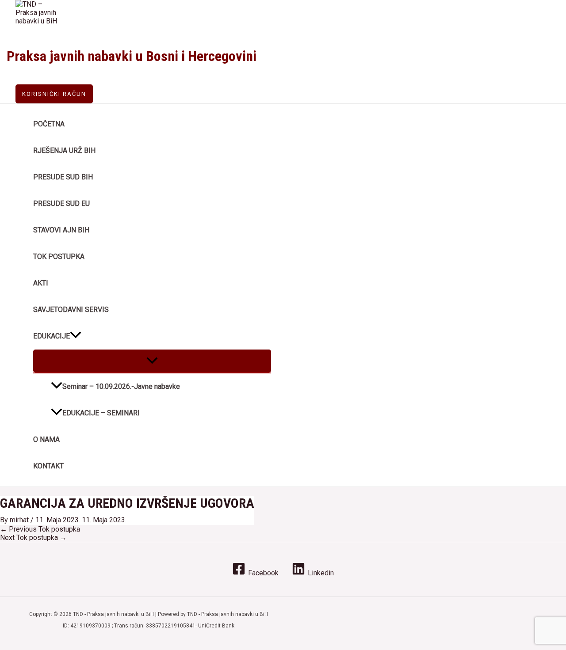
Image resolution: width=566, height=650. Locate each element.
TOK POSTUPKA (58, 256)
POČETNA (49, 124)
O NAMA (46, 439)
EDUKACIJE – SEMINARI (101, 413)
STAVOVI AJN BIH (61, 230)
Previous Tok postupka (40, 529)
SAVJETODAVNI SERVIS (71, 309)
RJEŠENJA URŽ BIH (64, 150)
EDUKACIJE (51, 336)
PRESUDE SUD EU (61, 203)
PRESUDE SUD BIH (63, 177)
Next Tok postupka (33, 537)
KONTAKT (48, 466)
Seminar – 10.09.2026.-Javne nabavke (121, 386)
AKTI (40, 283)
